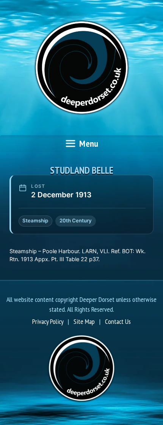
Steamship (35, 220)
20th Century (76, 220)
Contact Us (118, 321)
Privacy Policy (47, 321)
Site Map (84, 321)
